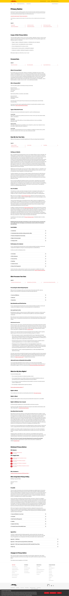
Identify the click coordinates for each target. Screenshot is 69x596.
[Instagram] (53, 585)
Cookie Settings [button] (39, 587)
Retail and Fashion (39, 572)
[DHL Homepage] (14, 1)
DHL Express (25, 566)
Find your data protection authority (17, 387)
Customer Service (14, 566)
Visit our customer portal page (40, 270)
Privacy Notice (27, 587)
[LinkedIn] (51, 585)
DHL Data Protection (37, 393)
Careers (50, 569)
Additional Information (32, 587)
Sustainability (50, 574)
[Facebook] (49, 585)
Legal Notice (17, 587)
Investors (50, 572)
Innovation (50, 577)
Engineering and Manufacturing (40, 569)
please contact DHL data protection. (21, 105)
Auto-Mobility (38, 566)
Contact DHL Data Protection (15, 16)
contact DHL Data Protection (24, 407)
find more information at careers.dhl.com (37, 365)
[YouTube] (47, 585)
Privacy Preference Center (26, 195)
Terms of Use (22, 587)
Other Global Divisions (27, 572)
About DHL (50, 566)
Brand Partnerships (51, 580)
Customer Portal (30, 329)
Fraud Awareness (13, 587)
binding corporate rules (19, 356)
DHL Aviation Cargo (14, 577)
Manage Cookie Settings (23, 16)
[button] (48, 1)
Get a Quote (13, 572)
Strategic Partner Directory (15, 569)
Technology (38, 574)
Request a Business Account (15, 574)
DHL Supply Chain (26, 569)
